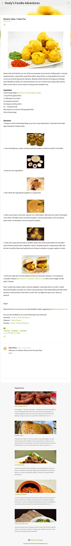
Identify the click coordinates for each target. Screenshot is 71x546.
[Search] (42, 3)
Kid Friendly (15, 330)
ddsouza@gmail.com (60, 309)
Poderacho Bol (19, 435)
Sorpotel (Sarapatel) (20, 494)
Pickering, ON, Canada (14, 333)
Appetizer (7, 330)
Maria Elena (13, 348)
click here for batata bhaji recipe (28, 93)
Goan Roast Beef (19, 465)
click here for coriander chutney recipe (31, 279)
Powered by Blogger (36, 540)
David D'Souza (16, 320)
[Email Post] (4, 328)
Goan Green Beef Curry (21, 523)
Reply (10, 353)
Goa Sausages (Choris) (21, 406)
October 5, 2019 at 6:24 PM (24, 347)
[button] (4, 25)
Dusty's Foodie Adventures (22, 3)
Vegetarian (23, 330)
